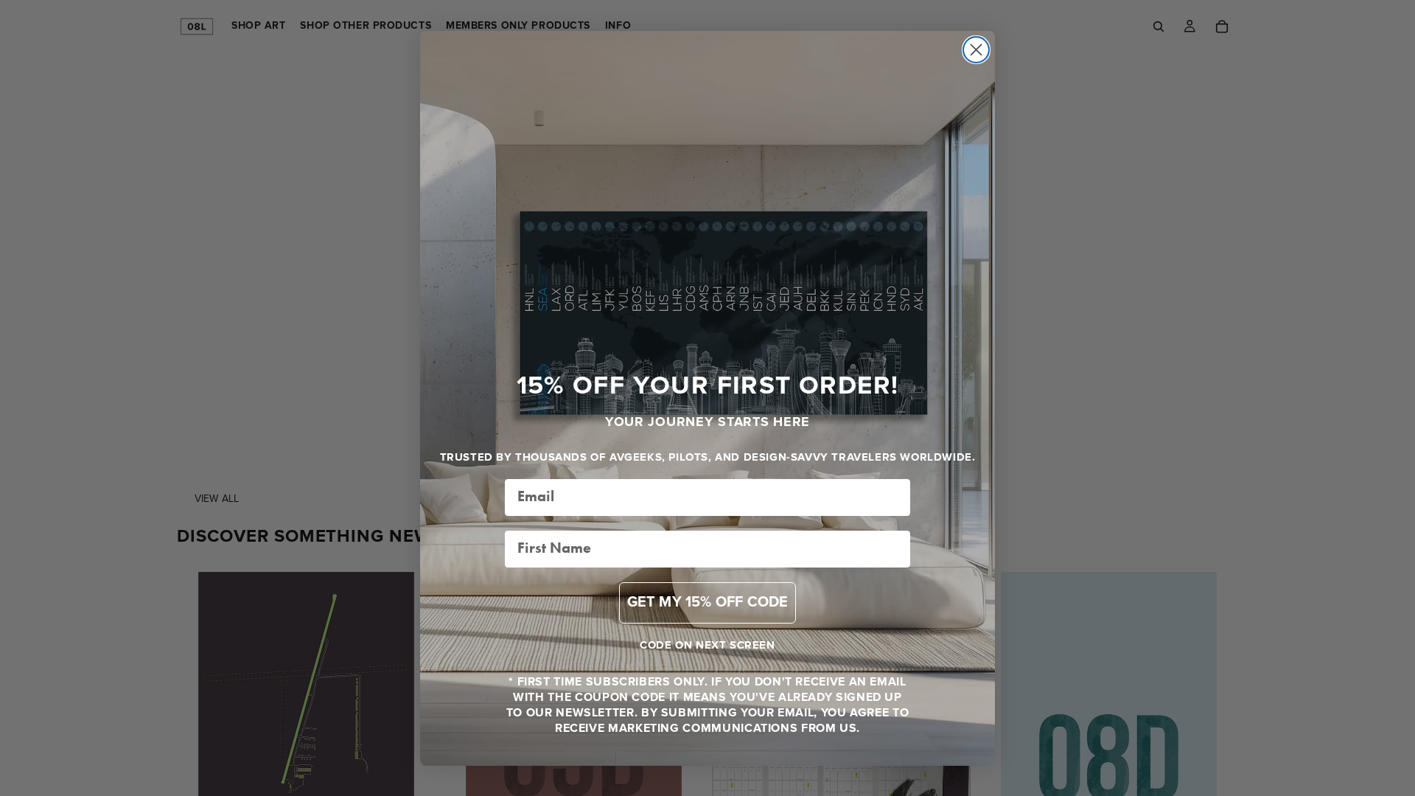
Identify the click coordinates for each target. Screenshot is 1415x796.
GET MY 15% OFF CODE (708, 602)
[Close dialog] (976, 50)
